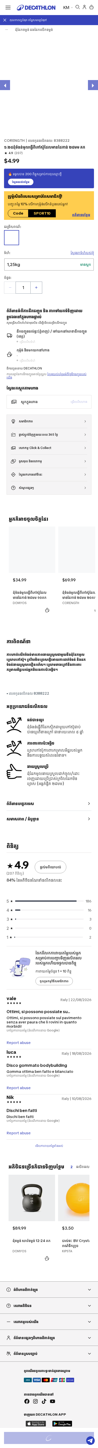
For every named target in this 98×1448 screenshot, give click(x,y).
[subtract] (10, 288)
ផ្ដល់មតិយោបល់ (50, 867)
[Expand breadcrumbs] (6, 29)
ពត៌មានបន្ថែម (81, 215)
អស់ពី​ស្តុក (54, 1438)
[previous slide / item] (5, 85)
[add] (36, 288)
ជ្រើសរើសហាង (79, 402)
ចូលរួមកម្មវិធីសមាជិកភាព (54, 981)
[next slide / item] (93, 85)
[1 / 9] (49, 84)
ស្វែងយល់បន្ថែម (20, 182)
